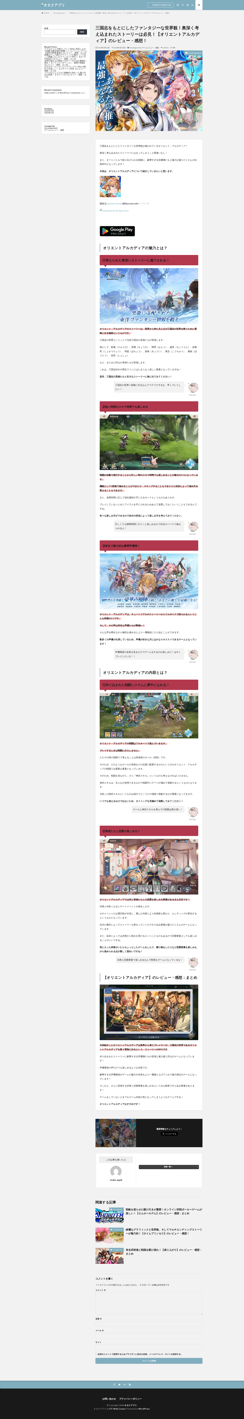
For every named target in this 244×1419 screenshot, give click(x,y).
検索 (46, 28)
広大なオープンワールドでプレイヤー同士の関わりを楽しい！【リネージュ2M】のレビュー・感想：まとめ (65, 68)
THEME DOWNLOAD (161, 5)
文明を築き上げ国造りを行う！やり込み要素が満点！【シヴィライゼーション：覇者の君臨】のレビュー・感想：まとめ (65, 62)
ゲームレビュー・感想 (150, 48)
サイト (98, 1342)
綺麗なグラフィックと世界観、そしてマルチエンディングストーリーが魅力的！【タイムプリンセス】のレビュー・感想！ (164, 1231)
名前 (98, 1319)
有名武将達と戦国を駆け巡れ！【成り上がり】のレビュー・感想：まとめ (164, 1251)
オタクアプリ (130, 1405)
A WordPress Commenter (69, 93)
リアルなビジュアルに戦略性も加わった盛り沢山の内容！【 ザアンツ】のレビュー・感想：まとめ (65, 74)
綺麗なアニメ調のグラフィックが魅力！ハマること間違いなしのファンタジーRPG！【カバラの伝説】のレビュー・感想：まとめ (65, 57)
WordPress (144, 1409)
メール (99, 1330)
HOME (46, 13)
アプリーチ (144, 203)
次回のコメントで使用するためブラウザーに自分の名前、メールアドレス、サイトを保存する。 (140, 1354)
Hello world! (49, 93)
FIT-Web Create (117, 1409)
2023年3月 (49, 110)
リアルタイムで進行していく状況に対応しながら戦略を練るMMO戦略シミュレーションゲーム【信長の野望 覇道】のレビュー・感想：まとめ (65, 51)
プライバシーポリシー (130, 1398)
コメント (100, 1290)
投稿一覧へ (168, 1167)
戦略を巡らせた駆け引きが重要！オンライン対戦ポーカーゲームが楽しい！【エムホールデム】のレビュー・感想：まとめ (164, 1211)
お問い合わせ (109, 1398)
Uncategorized (59, 13)
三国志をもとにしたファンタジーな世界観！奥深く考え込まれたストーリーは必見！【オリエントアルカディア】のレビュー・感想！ (120, 13)
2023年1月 (49, 112)
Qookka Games (114, 203)
